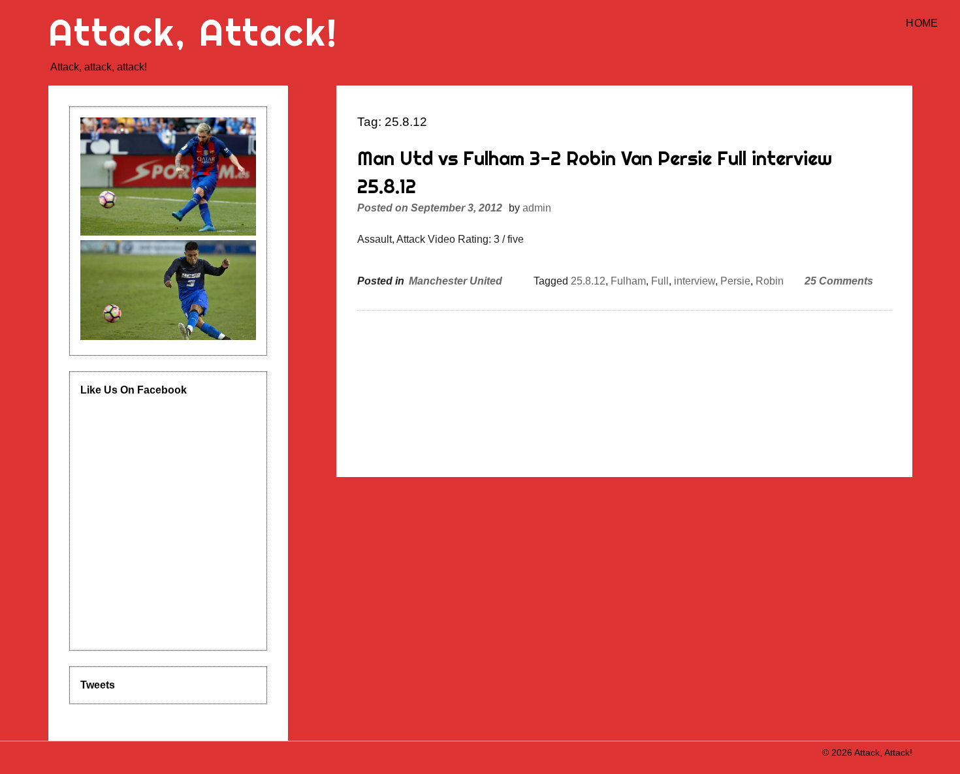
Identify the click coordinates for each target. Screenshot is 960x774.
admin (536, 207)
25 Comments (839, 280)
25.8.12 (588, 280)
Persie (735, 280)
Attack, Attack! (193, 32)
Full (660, 280)
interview (694, 280)
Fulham (628, 280)
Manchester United (455, 280)
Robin (770, 280)
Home (922, 23)
